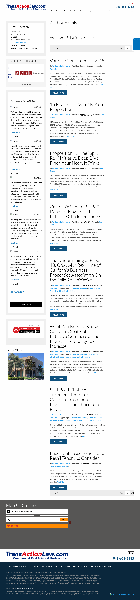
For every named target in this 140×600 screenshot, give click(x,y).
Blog (106, 11)
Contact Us (112, 11)
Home (52, 11)
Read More (58, 93)
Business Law (78, 11)
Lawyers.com (19, 588)
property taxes (94, 288)
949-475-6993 (21, 42)
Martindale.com (29, 588)
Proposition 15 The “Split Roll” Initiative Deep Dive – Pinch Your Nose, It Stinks (76, 158)
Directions (121, 11)
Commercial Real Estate (64, 11)
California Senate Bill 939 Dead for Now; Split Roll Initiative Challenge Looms (75, 211)
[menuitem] (52, 11)
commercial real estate (78, 288)
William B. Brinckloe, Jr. (61, 66)
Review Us (26, 304)
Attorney (88, 11)
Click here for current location (21, 511)
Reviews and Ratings (103, 566)
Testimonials (98, 11)
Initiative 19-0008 (57, 357)
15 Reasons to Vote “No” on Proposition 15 (76, 107)
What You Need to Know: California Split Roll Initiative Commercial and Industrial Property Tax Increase (75, 336)
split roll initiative (68, 291)
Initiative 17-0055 (95, 354)
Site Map (71, 585)
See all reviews (17, 292)
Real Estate (54, 69)
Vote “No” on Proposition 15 (77, 60)
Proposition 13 (55, 291)
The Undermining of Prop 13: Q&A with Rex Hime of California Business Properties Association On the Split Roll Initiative (75, 269)
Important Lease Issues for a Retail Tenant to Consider (77, 455)
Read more (15, 132)
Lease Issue (54, 466)
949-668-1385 (125, 6)
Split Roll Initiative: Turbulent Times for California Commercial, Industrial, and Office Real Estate (75, 399)
